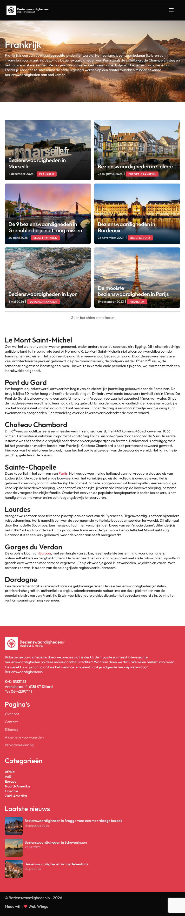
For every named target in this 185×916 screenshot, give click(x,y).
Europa (45, 553)
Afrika (10, 771)
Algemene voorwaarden (24, 737)
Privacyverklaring (19, 745)
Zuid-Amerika (16, 795)
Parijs (63, 473)
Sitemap (12, 729)
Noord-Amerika (17, 786)
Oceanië (11, 791)
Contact (11, 721)
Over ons (12, 713)
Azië (8, 776)
